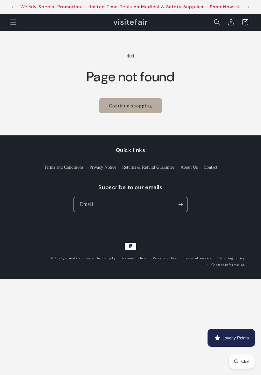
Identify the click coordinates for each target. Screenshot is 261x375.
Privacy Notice (102, 167)
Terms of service (198, 258)
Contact (210, 167)
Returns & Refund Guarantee (148, 167)
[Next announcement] (249, 7)
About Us (189, 167)
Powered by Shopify (98, 258)
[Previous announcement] (12, 7)
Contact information (228, 265)
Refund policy (134, 258)
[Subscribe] (180, 204)
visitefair (72, 258)
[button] (13, 22)
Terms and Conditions (63, 167)
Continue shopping (130, 105)
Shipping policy (231, 258)
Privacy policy (165, 258)
